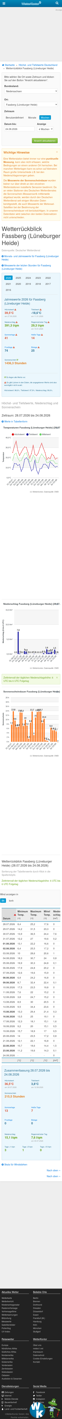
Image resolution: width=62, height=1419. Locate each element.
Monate (32, 117)
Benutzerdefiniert (15, 117)
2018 (38, 283)
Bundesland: (11, 86)
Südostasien (7, 1371)
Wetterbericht (8, 1301)
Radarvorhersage (10, 1308)
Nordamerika (7, 1355)
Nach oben (53, 1170)
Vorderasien (7, 1365)
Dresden (37, 1308)
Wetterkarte (7, 1297)
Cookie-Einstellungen (43, 1358)
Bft (3, 900)
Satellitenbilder (8, 1324)
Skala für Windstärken (15, 1164)
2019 (28, 283)
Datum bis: (10, 124)
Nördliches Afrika (9, 1348)
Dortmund (37, 1304)
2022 (48, 277)
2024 (28, 277)
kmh (11, 900)
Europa (5, 1345)
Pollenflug (6, 1328)
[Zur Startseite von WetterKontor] (31, 3)
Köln (35, 1324)
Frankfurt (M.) (39, 1318)
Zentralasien (7, 1368)
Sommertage (10, 334)
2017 (48, 283)
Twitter (39, 1395)
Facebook (40, 1392)
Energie (8, 1405)
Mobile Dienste (11, 1398)
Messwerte (6, 1321)
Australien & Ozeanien (12, 1378)
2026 (8, 277)
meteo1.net (38, 1348)
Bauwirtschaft (11, 1402)
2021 (8, 283)
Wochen (45, 117)
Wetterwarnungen (10, 1314)
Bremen (36, 1301)
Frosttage (8, 347)
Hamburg (37, 1321)
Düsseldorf (38, 1311)
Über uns (37, 1345)
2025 (18, 277)
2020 (18, 283)
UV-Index (6, 1331)
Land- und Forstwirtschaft (16, 1408)
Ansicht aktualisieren (45, 140)
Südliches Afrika (9, 1351)
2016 (8, 289)
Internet (8, 1395)
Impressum (38, 1351)
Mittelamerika (8, 1358)
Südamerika (7, 1361)
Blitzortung (6, 1318)
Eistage (34, 347)
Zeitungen (9, 1392)
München (37, 1328)
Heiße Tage (36, 334)
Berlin (35, 1297)
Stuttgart (37, 1331)
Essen (36, 1314)
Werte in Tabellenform (15, 421)
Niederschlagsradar (11, 1304)
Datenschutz (38, 1355)
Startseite (9, 65)
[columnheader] (9, 915)
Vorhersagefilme (9, 1311)
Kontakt (36, 1361)
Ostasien (6, 1375)
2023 (38, 277)
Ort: (6, 99)
